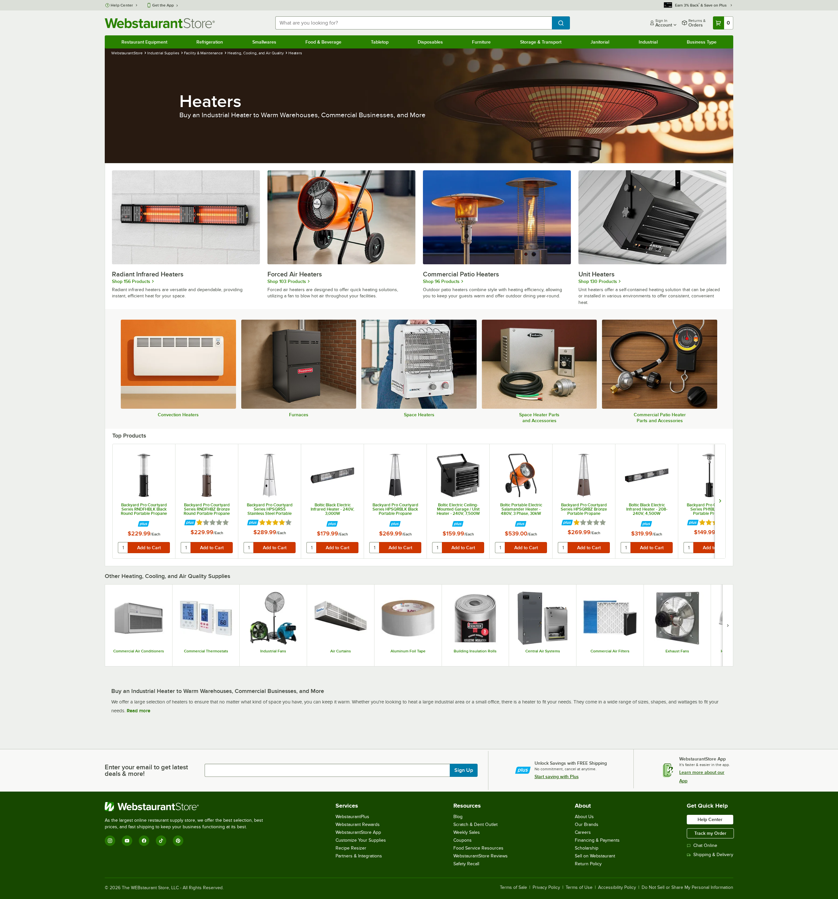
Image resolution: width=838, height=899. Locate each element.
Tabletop (380, 42)
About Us (584, 816)
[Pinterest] (178, 840)
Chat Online (705, 845)
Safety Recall (466, 863)
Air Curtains (340, 651)
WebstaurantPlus (352, 816)
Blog (458, 816)
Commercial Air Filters (610, 651)
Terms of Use (579, 887)
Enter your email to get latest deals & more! (146, 770)
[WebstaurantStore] (186, 806)
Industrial (648, 42)
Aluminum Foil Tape (408, 651)
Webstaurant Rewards (358, 824)
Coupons (462, 840)
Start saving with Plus (557, 776)
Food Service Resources (478, 848)
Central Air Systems (542, 651)
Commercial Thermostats (206, 651)
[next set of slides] (720, 501)
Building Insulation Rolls (475, 651)
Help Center (122, 5)
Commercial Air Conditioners (138, 651)
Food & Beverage (323, 42)
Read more (138, 710)
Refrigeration (209, 42)
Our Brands (586, 824)
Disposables (430, 42)
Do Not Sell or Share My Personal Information (687, 887)
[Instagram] (110, 840)
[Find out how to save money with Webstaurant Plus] (143, 524)
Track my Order (710, 833)
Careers (583, 832)
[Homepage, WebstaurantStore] (160, 23)
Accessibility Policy (617, 887)
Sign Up (463, 770)
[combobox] (413, 22)
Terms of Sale (513, 887)
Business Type (702, 42)
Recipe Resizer (351, 848)
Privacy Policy (546, 887)
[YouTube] (127, 840)
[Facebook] (144, 840)
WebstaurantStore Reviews (480, 855)
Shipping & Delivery (713, 854)
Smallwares (264, 42)
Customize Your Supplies (361, 840)
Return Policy (588, 863)
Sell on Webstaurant (595, 855)
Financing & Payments (597, 840)
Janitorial (600, 42)
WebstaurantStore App (358, 832)
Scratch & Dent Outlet (475, 824)
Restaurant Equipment (144, 42)
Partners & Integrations (359, 855)
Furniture (481, 42)
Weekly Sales (466, 832)
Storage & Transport (540, 42)
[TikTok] (161, 840)
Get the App (163, 5)
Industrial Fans (273, 651)
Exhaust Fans (677, 651)
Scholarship (586, 848)
